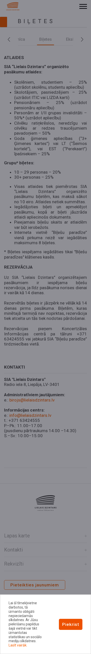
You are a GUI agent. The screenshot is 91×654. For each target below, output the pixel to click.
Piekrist (70, 624)
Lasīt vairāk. (18, 645)
